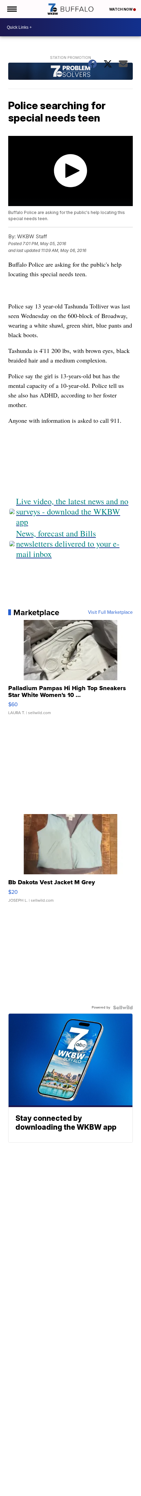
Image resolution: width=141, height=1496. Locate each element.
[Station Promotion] (70, 72)
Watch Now (121, 9)
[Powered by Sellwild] (123, 1007)
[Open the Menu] (11, 9)
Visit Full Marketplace (110, 612)
